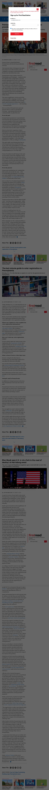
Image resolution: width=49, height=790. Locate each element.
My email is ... (13, 18)
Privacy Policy (13, 38)
